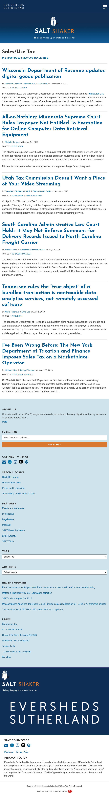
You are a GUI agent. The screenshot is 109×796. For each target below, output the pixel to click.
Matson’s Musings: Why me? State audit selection (27, 593)
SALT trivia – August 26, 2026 (17, 598)
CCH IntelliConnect (12, 629)
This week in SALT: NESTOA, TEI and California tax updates (32, 609)
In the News (17, 146)
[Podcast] (26, 462)
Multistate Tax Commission (15, 640)
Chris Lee (25, 312)
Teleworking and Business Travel (18, 493)
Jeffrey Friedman (27, 370)
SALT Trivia (8, 541)
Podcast (6, 525)
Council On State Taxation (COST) (19, 635)
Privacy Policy (22, 752)
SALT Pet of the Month (13, 530)
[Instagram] (15, 462)
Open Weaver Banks (42, 191)
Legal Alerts (8, 519)
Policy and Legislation (13, 488)
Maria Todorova (12, 312)
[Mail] (4, 462)
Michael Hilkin (11, 250)
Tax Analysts (8, 646)
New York (28, 374)
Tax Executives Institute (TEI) (16, 651)
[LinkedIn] (9, 462)
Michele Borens (12, 142)
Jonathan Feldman (13, 83)
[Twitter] (21, 462)
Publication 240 (96, 93)
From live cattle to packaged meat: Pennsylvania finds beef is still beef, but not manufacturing (48, 587)
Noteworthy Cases (33, 195)
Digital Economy (19, 88)
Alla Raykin (42, 83)
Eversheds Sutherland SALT (17, 191)
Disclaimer (9, 752)
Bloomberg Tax (9, 624)
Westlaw (6, 657)
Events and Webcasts (13, 508)
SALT (54, 31)
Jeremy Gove (29, 83)
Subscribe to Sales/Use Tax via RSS (26, 57)
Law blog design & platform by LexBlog (52, 791)
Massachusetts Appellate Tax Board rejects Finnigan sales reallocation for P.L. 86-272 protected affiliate (54, 604)
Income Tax (17, 316)
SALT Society (9, 536)
